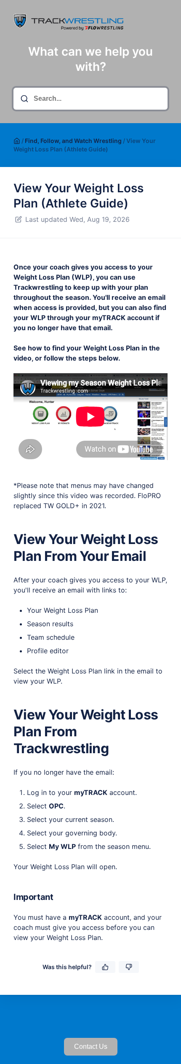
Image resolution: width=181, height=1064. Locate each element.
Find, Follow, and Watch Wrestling (73, 140)
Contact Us (90, 1046)
